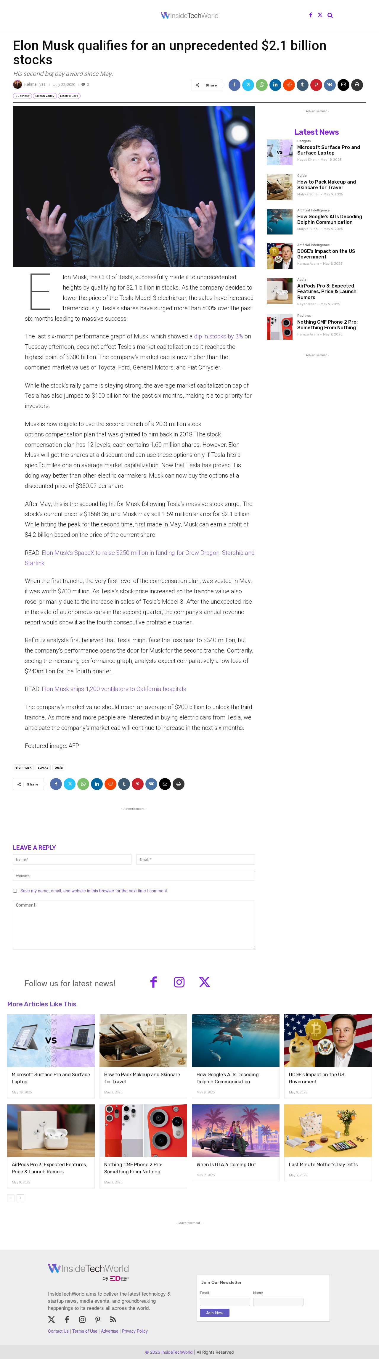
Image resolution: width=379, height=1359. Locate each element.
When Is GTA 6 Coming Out (226, 1164)
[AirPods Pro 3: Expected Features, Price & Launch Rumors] (280, 291)
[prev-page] (11, 1198)
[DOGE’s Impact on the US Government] (280, 256)
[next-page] (20, 1198)
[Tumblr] (303, 85)
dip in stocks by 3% (218, 336)
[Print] (357, 85)
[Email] (343, 85)
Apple (301, 280)
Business (22, 96)
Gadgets (304, 141)
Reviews (304, 316)
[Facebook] (311, 15)
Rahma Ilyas (35, 84)
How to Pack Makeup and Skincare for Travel (326, 184)
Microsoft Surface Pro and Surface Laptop (328, 150)
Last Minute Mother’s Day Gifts (323, 1164)
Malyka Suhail (308, 194)
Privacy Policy (135, 1331)
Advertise (109, 1331)
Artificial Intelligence (313, 210)
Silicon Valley (44, 96)
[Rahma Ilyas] (18, 84)
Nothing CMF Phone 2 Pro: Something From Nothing (327, 324)
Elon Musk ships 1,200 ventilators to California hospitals (114, 689)
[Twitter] (320, 15)
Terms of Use (84, 1331)
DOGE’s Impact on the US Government (326, 254)
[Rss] (113, 1320)
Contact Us (58, 1331)
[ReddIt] (289, 85)
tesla (59, 767)
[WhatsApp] (262, 85)
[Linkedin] (275, 85)
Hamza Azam (308, 264)
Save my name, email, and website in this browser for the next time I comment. (94, 891)
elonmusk (23, 767)
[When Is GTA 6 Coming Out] (236, 1130)
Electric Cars (69, 96)
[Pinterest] (316, 85)
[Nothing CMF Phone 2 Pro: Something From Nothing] (280, 327)
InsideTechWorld (176, 1352)
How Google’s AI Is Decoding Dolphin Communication (329, 219)
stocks (43, 767)
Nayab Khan (307, 160)
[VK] (330, 85)
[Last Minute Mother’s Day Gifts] (328, 1130)
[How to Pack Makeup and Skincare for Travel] (280, 187)
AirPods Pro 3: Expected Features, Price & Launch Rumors (326, 291)
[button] (330, 15)
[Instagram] (179, 983)
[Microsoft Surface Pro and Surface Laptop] (280, 152)
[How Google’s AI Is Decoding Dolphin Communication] (280, 221)
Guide (302, 176)
